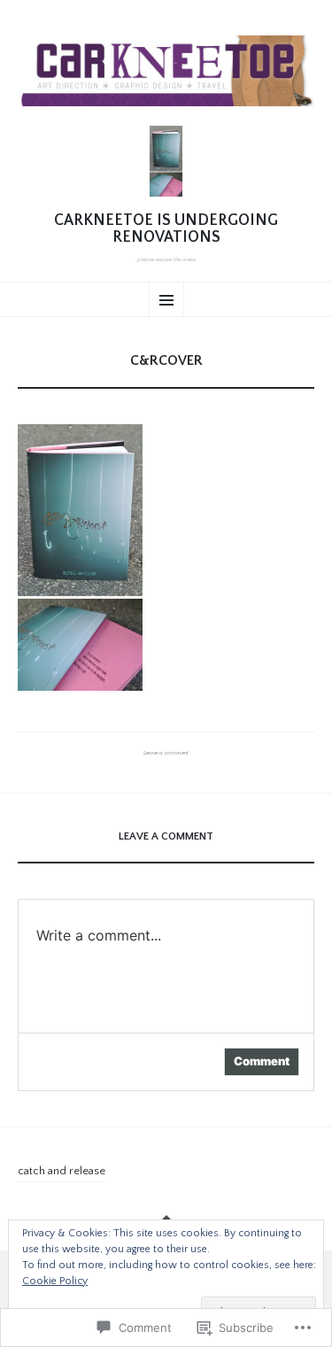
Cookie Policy (55, 1281)
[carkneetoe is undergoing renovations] (166, 70)
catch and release (61, 1171)
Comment (262, 1061)
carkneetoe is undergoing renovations (166, 229)
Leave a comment (166, 753)
